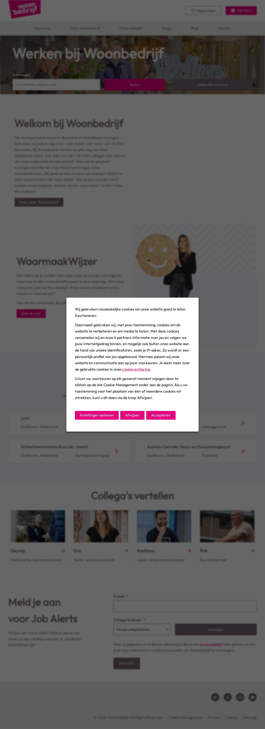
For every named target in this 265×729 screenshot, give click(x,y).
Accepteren (161, 415)
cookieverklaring (136, 369)
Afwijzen (132, 415)
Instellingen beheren (97, 415)
